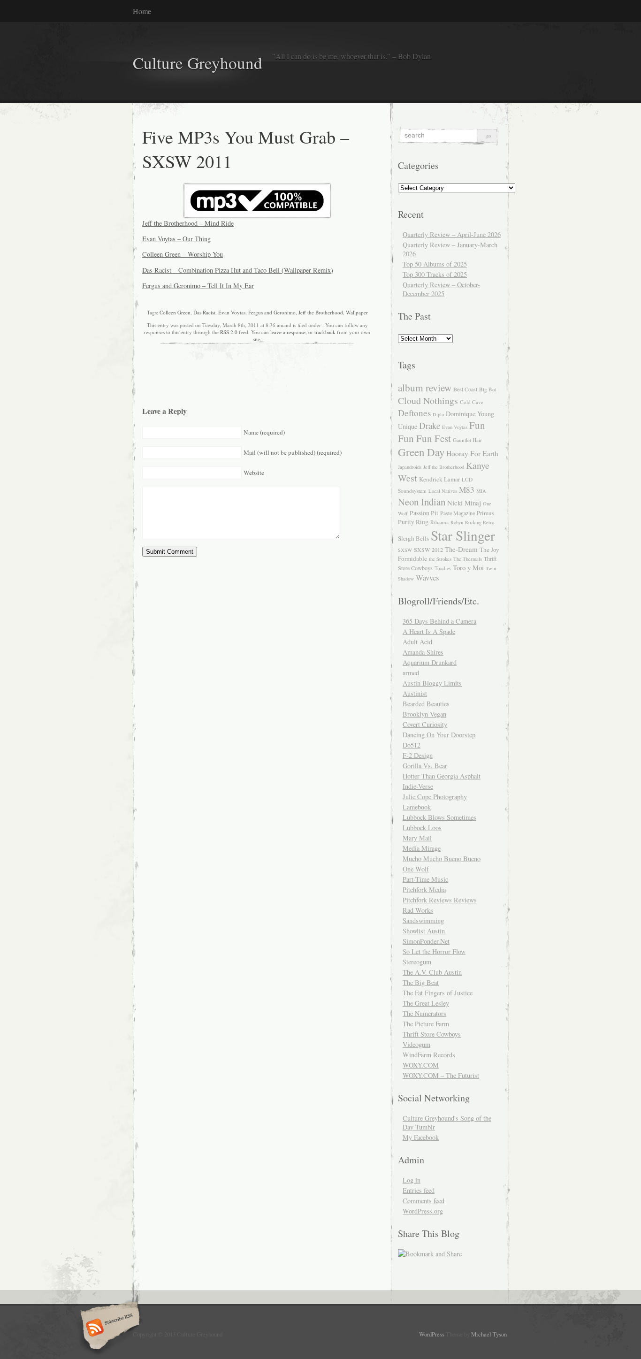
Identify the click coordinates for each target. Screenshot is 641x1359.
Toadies (443, 568)
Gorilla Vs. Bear (425, 765)
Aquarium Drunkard (430, 662)
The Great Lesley (426, 1003)
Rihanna (439, 522)
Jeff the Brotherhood (320, 312)
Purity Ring (413, 522)
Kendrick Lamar (439, 479)
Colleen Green (175, 312)
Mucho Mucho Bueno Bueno (442, 858)
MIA (481, 491)
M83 (466, 489)
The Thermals (467, 559)
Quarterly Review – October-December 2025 (441, 289)
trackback (325, 332)
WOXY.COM (421, 1065)
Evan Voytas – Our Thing (176, 238)
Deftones (414, 413)
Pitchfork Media (424, 889)
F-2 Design (418, 755)
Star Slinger (463, 535)
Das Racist (204, 312)
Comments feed (423, 1200)
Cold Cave (471, 401)
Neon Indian (421, 501)
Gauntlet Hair (467, 439)
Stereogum (417, 961)
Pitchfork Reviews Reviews (440, 899)
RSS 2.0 (228, 332)
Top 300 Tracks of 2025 (435, 274)
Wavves (427, 577)
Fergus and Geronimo (272, 312)
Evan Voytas (231, 312)
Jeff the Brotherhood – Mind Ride (188, 223)
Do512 (411, 745)
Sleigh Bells (413, 538)
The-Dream (461, 549)
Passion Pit (424, 513)
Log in (411, 1180)
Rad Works (418, 910)
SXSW (405, 550)
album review (424, 387)
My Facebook (421, 1137)
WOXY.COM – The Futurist (441, 1075)
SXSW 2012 (428, 549)
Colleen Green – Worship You (182, 254)
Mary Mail (417, 837)
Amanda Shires (423, 652)
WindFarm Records (429, 1054)
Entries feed (419, 1190)
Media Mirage (422, 848)
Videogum (416, 1044)
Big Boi (487, 389)
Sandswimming (423, 920)
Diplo (438, 414)
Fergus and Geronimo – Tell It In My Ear (198, 285)
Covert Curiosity (425, 724)
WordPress (431, 1334)
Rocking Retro (479, 522)
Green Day (421, 452)
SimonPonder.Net (426, 941)
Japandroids (409, 467)
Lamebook (417, 806)
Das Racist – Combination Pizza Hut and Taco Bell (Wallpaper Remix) (237, 270)
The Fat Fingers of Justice (438, 992)
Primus (485, 513)
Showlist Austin (424, 930)
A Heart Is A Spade (429, 631)
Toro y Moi (468, 567)
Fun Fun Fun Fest (441, 432)
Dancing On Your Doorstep (439, 734)
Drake (429, 425)
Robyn (456, 522)
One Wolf (416, 868)
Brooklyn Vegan (424, 714)
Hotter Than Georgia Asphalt (442, 775)
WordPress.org (423, 1210)
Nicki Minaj (464, 502)
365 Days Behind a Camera (439, 621)
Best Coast (465, 389)
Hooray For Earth (472, 453)
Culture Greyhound (197, 63)
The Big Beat (421, 982)
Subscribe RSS (109, 1328)
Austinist (415, 693)
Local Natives (442, 491)
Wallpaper (357, 312)
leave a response (287, 332)
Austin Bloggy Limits (432, 683)
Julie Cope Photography (435, 796)
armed (411, 672)
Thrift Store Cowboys (432, 1034)
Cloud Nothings (428, 400)
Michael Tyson (489, 1334)
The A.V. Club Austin (432, 972)
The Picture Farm (426, 1023)
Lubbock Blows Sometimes (439, 817)
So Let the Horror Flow (434, 951)
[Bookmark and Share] (430, 1253)
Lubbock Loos (422, 827)
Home (142, 11)
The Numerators (424, 1013)
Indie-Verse (418, 786)
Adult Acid (417, 641)
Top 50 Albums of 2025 (435, 264)
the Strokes (440, 559)
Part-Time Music (425, 879)
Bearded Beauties (426, 703)
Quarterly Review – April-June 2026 (452, 234)
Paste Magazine (457, 513)
